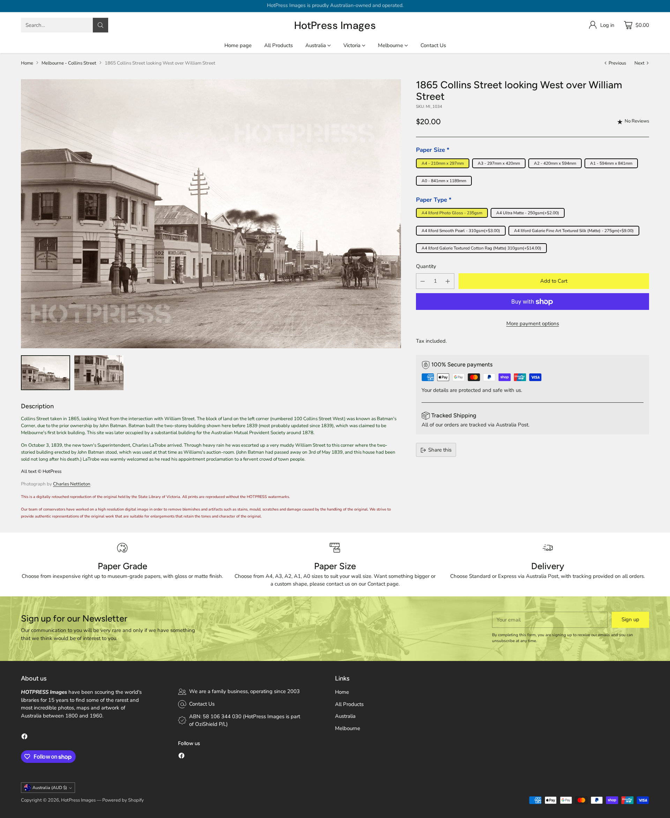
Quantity (426, 266)
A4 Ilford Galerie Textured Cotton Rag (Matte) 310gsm (481, 248)
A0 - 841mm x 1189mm (444, 181)
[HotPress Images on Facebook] (24, 737)
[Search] (100, 25)
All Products (349, 704)
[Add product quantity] (447, 281)
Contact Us (202, 703)
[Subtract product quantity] (422, 281)
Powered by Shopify (123, 800)
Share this (440, 450)
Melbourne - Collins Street (69, 63)
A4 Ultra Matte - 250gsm (527, 213)
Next (639, 63)
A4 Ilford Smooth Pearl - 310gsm (461, 231)
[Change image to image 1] (45, 372)
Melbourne (347, 728)
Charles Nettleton (71, 484)
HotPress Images (78, 800)
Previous (617, 63)
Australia (345, 716)
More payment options (532, 323)
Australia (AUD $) (49, 787)
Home (27, 63)
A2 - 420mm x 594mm (555, 163)
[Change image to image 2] (99, 372)
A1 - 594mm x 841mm (611, 163)
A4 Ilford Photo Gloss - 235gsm (452, 213)
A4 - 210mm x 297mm (443, 163)
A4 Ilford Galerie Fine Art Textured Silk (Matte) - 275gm (574, 231)
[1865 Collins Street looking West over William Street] (211, 213)
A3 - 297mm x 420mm (499, 163)
